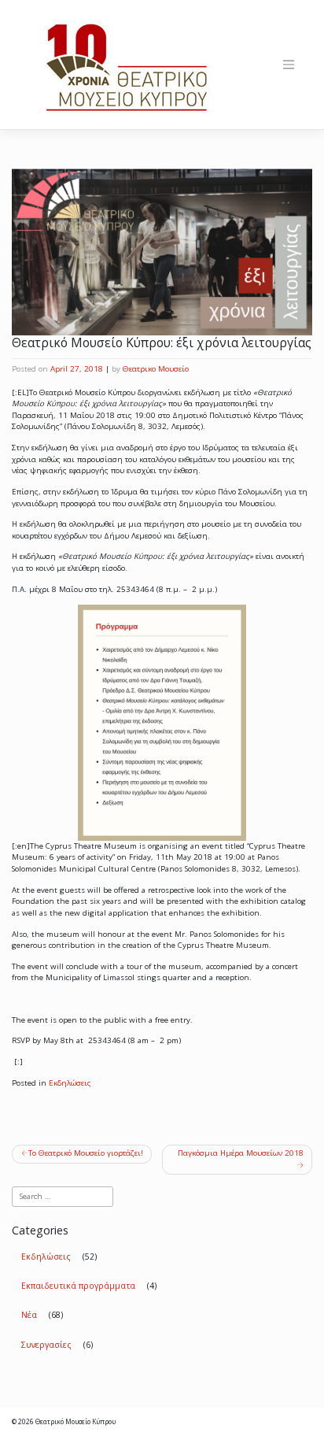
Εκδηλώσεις (70, 1083)
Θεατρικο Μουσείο (156, 369)
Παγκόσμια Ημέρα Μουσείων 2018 (241, 1153)
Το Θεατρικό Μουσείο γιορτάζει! (85, 1153)
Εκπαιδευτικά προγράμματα (78, 1285)
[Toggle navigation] (288, 64)
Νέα (29, 1314)
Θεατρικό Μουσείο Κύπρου (75, 1421)
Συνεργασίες (46, 1344)
